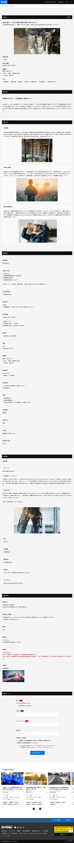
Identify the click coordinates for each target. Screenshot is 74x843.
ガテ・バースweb (23, 833)
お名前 (19, 711)
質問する (57, 820)
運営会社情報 (4, 830)
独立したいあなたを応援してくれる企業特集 (38, 833)
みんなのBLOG (14, 833)
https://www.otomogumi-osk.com (13, 583)
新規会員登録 (61, 2)
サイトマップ (12, 830)
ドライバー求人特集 (5, 835)
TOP (3, 6)
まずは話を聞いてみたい (24, 703)
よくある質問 (45, 830)
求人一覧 (6, 6)
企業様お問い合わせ (36, 830)
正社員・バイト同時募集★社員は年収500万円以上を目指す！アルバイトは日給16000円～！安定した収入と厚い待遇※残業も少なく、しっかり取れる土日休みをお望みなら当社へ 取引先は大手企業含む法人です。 (12, 788)
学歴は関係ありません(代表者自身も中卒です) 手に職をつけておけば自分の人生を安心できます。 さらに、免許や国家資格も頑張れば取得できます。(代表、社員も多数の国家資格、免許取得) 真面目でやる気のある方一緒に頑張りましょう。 (59, 788)
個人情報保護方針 (26, 742)
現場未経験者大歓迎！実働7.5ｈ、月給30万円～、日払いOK (36, 788)
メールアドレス (22, 721)
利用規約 (19, 742)
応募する (68, 820)
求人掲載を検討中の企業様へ (50, 2)
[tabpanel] (12, 789)
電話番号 (18, 730)
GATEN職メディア (5, 833)
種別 (19, 700)
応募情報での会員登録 (21, 737)
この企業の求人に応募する (25, 705)
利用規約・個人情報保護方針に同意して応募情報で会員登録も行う (35, 740)
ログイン (67, 2)
